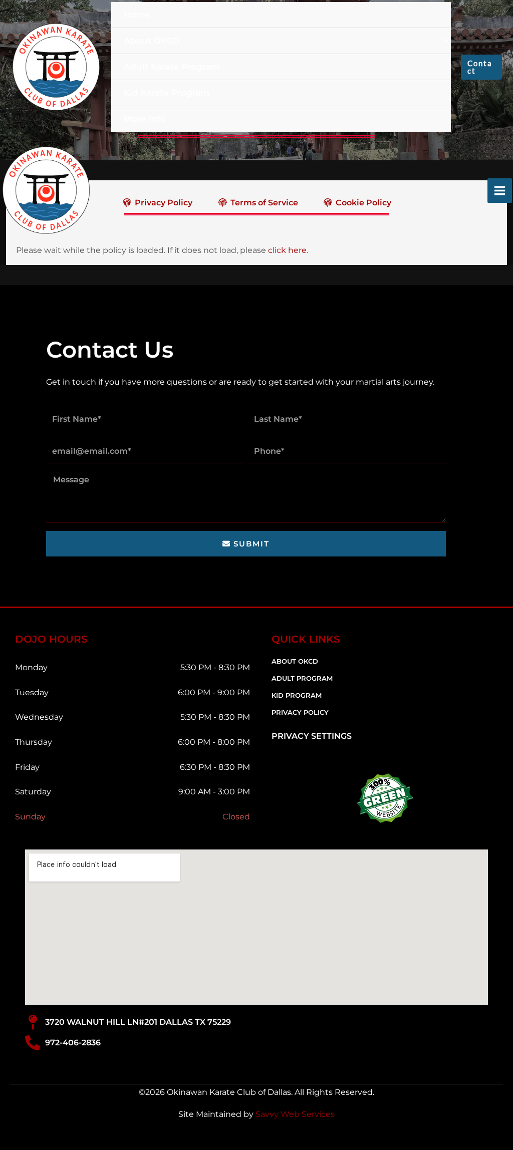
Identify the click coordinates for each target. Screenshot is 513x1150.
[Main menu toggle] (499, 190)
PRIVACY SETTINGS (312, 736)
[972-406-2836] (32, 1042)
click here (287, 250)
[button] (481, 67)
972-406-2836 (73, 1042)
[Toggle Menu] (446, 40)
